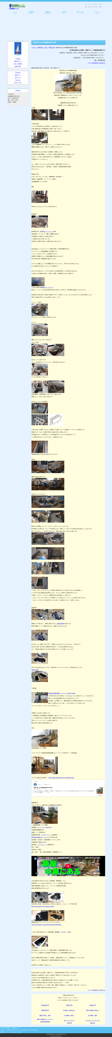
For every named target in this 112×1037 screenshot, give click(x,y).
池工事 (64, 12)
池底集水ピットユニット (47, 231)
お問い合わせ (18, 82)
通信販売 (31, 12)
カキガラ (43, 842)
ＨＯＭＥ (33, 47)
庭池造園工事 (45, 1005)
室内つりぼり (80, 12)
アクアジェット (45, 834)
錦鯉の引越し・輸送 (45, 1015)
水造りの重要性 (18, 64)
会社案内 (17, 58)
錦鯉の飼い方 (18, 61)
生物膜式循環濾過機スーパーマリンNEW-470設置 (61, 693)
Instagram (18, 72)
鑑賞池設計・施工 (42, 47)
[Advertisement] (56, 27)
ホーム (15, 12)
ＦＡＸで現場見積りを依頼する (96, 63)
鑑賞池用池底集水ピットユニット (40, 837)
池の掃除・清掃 (92, 1015)
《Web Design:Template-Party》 (56, 1036)
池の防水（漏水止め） (69, 1010)
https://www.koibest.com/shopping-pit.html (42, 906)
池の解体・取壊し (69, 1015)
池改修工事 (92, 1005)
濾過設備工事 (45, 1010)
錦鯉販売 (47, 12)
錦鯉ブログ (18, 75)
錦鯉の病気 (18, 66)
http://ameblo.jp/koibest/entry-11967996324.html (61, 777)
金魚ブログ (18, 77)
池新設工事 (52, 47)
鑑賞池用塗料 (61, 623)
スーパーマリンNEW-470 (44, 827)
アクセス (96, 12)
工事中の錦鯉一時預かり (92, 1010)
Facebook (18, 80)
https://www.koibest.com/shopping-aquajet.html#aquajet (46, 924)
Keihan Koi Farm (54, 1034)
